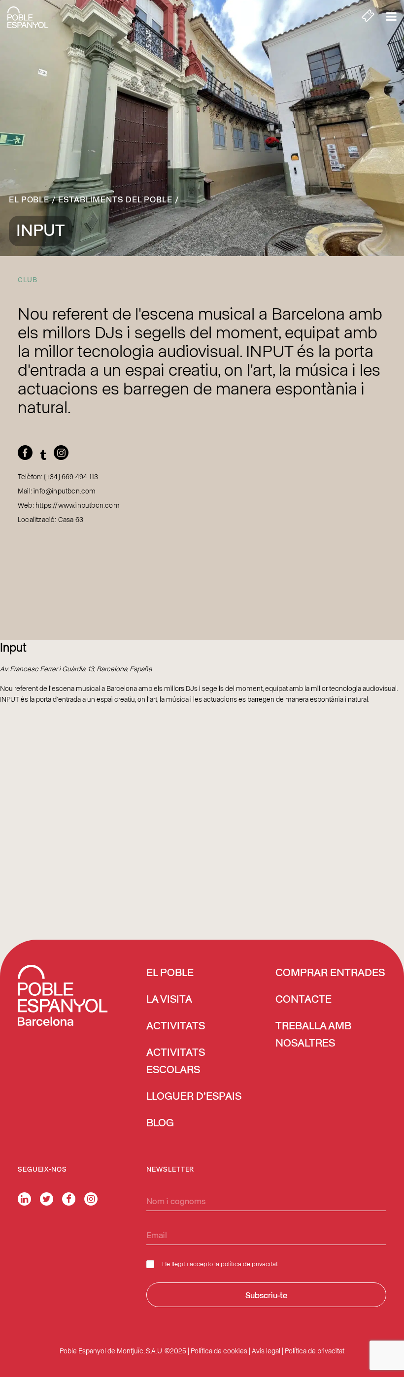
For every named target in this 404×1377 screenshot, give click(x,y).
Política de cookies (219, 1350)
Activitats (175, 1026)
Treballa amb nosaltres (313, 1035)
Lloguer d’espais (193, 1096)
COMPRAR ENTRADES (330, 973)
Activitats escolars (175, 1062)
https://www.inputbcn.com (77, 505)
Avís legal (266, 1350)
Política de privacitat (314, 1350)
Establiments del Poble (115, 199)
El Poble (29, 199)
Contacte (303, 999)
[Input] (27, 455)
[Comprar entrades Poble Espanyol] (368, 17)
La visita (169, 999)
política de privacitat (249, 1263)
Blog (160, 1123)
